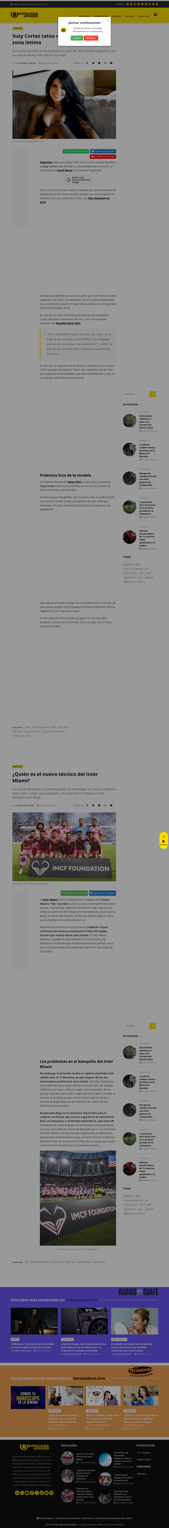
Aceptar (77, 38)
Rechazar (91, 38)
